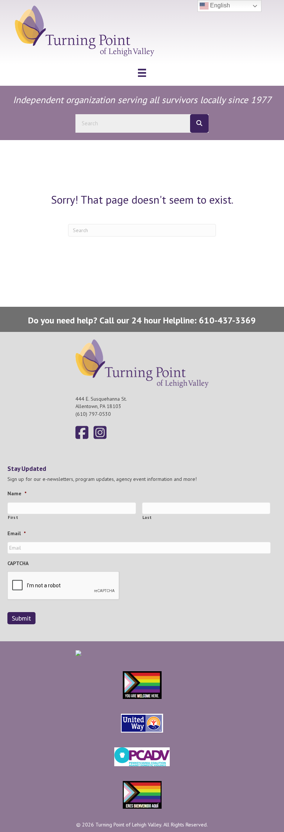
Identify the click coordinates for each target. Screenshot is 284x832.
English (219, 5)
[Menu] (142, 73)
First (13, 517)
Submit (21, 618)
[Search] (199, 123)
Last (147, 517)
